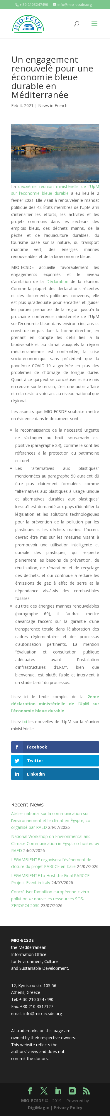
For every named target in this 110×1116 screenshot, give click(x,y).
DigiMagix (38, 1107)
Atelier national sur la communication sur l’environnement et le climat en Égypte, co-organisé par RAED (51, 820)
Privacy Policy (68, 1107)
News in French (52, 105)
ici (24, 721)
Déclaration (57, 281)
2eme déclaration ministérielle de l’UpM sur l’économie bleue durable (55, 703)
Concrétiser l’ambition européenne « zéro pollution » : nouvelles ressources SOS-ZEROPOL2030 (50, 899)
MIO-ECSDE (32, 1100)
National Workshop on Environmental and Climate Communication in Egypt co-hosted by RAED (55, 843)
